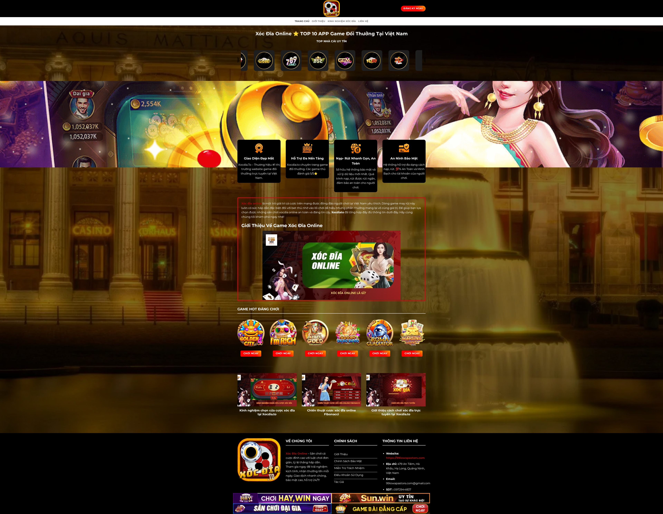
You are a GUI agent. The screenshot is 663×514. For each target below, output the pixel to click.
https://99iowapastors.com (405, 458)
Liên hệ (363, 21)
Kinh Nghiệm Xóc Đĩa (342, 21)
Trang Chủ (302, 21)
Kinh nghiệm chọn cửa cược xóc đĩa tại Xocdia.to (267, 412)
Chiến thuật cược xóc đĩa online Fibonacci (331, 412)
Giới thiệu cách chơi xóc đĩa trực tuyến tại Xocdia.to (396, 412)
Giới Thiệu (318, 21)
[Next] (426, 400)
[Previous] (236, 400)
